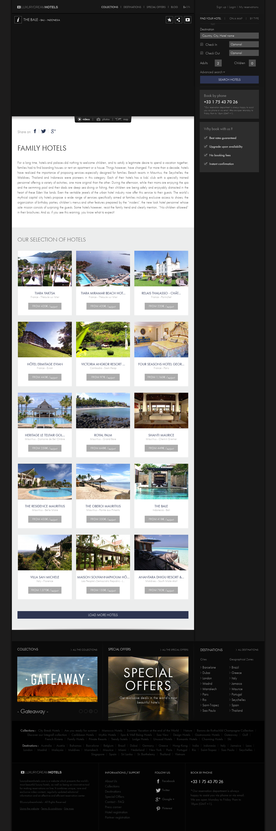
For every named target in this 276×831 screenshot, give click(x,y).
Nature (187, 730)
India (195, 745)
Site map (69, 808)
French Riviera (54, 739)
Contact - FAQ (114, 801)
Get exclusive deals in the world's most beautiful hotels (148, 700)
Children (239, 63)
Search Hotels (229, 79)
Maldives (74, 750)
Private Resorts (98, 739)
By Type (254, 18)
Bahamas (75, 745)
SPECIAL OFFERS (156, 6)
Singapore (97, 754)
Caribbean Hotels (83, 735)
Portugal (237, 694)
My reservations (248, 7)
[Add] (169, 23)
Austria (60, 745)
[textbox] (229, 36)
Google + (167, 799)
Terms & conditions (51, 808)
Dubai (206, 672)
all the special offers (175, 649)
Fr (189, 7)
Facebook (168, 781)
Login (232, 7)
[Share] (178, 23)
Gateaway (231, 735)
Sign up (221, 7)
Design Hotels (181, 735)
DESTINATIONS (132, 6)
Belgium (108, 745)
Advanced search (211, 72)
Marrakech (209, 689)
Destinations (113, 791)
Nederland (137, 750)
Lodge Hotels (140, 739)
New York (155, 750)
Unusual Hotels (162, 739)
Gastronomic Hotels (207, 735)
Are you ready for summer (80, 730)
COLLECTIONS (109, 6)
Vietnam (180, 754)
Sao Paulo (209, 710)
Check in (211, 44)
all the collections (85, 649)
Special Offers (114, 796)
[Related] (187, 23)
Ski (229, 739)
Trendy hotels (119, 739)
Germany (148, 745)
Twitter (165, 790)
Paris (205, 694)
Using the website (29, 808)
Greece (237, 672)
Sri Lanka (127, 754)
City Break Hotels (49, 730)
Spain (235, 705)
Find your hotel (210, 18)
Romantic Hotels (187, 739)
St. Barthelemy (146, 754)
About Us (111, 781)
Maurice (237, 689)
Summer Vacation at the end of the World (153, 730)
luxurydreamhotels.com (32, 781)
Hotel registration (116, 812)
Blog (174, 6)
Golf (245, 735)
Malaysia (57, 750)
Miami (122, 750)
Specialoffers (148, 679)
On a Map (235, 18)
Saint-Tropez (210, 705)
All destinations (248, 649)
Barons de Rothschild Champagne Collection (225, 730)
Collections (112, 786)
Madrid (207, 683)
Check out (212, 53)
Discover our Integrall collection (47, 735)
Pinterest (166, 808)
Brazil (235, 667)
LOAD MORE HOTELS (103, 615)
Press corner (113, 807)
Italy (234, 678)
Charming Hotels (212, 739)
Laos (248, 745)
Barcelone (209, 667)
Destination (207, 29)
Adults (204, 63)
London (207, 678)
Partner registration (117, 817)
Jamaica (237, 683)
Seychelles (238, 699)
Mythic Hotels (107, 735)
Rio (204, 699)
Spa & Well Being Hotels (136, 735)
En (184, 7)
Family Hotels (41, 148)
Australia (46, 745)
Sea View (162, 735)
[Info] (18, 23)
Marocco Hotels (112, 730)
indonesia (210, 745)
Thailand (237, 710)
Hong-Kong (180, 745)
